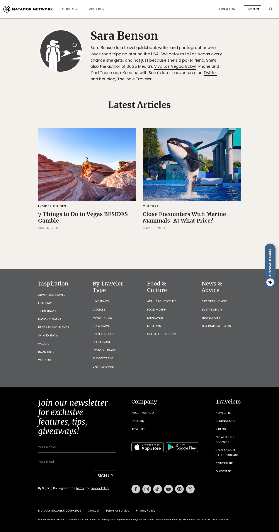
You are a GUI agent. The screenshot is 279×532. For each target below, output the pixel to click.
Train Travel (47, 311)
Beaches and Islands (53, 327)
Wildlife (43, 344)
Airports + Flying (214, 301)
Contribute (224, 463)
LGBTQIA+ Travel (105, 350)
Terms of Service (117, 510)
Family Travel (102, 318)
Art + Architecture (161, 301)
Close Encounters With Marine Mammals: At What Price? (184, 217)
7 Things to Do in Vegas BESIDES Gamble (83, 217)
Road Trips (46, 352)
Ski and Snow (48, 335)
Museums (154, 326)
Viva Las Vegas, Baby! (175, 66)
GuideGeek (223, 471)
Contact (93, 510)
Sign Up (105, 475)
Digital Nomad (103, 367)
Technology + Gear (216, 326)
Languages (155, 318)
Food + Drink (157, 309)
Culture (151, 206)
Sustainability (212, 309)
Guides (68, 9)
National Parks (49, 319)
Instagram (146, 489)
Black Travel (102, 342)
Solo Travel (102, 326)
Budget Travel (103, 358)
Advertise (138, 429)
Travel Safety (212, 318)
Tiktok (157, 489)
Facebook (135, 489)
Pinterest (179, 489)
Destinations (225, 421)
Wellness (45, 360)
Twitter (210, 72)
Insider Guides (52, 206)
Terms (80, 488)
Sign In (253, 9)
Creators (228, 9)
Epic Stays (45, 303)
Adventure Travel (51, 295)
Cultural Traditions (162, 334)
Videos (94, 9)
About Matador (143, 413)
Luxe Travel (101, 301)
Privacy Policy (100, 488)
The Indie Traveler (134, 79)
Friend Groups (103, 334)
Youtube (168, 489)
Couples (99, 309)
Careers (137, 421)
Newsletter (224, 413)
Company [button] (144, 401)
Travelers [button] (228, 401)
